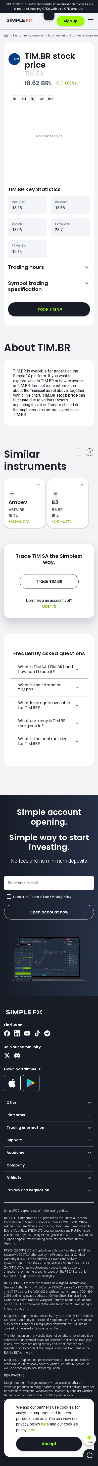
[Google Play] (31, 1090)
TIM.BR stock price (50, 60)
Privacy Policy (61, 897)
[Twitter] (7, 1056)
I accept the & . (42, 897)
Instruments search (28, 35)
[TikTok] (37, 1033)
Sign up (70, 20)
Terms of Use (39, 897)
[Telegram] (47, 1033)
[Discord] (17, 1056)
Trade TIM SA (49, 309)
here (45, 1424)
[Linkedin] (17, 1033)
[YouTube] (27, 1033)
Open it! (49, 606)
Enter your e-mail (23, 883)
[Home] (6, 36)
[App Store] (12, 1090)
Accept (49, 1444)
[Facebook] (7, 1033)
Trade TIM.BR (49, 581)
